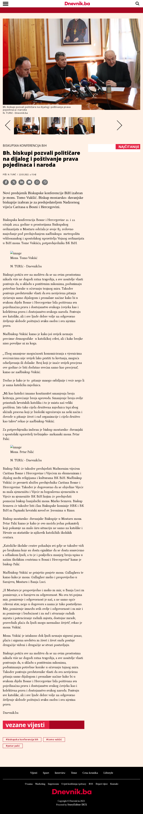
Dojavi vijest (102, 784)
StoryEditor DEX (77, 804)
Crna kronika (90, 772)
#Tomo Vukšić (54, 739)
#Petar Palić (13, 745)
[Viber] (45, 182)
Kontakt (114, 784)
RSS (91, 784)
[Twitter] (14, 182)
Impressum (53, 784)
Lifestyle (108, 772)
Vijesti (33, 772)
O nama (29, 784)
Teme (74, 772)
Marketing (40, 784)
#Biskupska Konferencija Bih (22, 739)
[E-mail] (29, 182)
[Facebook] (6, 182)
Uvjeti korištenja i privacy (73, 784)
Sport (46, 772)
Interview (60, 772)
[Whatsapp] (37, 182)
